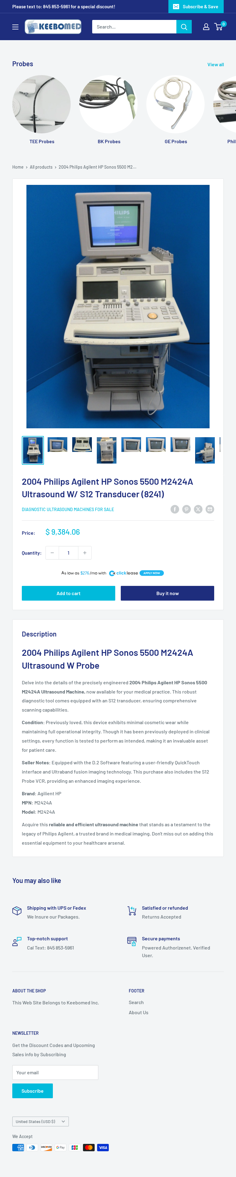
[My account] (206, 26)
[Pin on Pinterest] (186, 509)
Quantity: (32, 553)
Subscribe (33, 1091)
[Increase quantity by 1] (84, 552)
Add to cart (69, 593)
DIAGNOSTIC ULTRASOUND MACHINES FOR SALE (68, 509)
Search (136, 1002)
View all (216, 64)
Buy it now (167, 593)
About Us (138, 1012)
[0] (218, 26)
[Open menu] (15, 27)
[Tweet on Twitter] (198, 509)
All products (41, 167)
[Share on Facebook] (175, 509)
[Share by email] (210, 509)
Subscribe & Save (200, 6)
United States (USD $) (35, 1121)
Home (18, 167)
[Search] (184, 26)
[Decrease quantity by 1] (52, 552)
